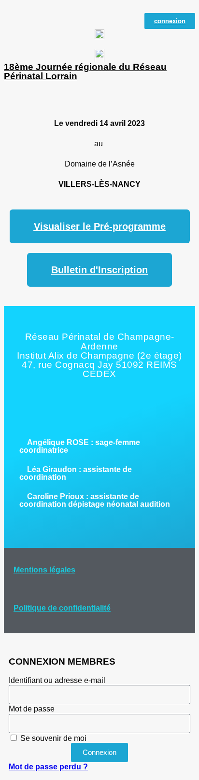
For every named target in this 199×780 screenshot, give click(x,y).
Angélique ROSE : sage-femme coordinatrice (79, 446)
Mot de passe (32, 709)
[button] (99, 446)
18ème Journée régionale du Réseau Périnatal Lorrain (85, 71)
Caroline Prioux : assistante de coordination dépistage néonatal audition (94, 500)
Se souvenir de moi (52, 738)
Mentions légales (44, 570)
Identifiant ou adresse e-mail (57, 680)
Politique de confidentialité (62, 608)
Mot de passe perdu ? (48, 767)
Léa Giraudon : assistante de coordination (75, 473)
